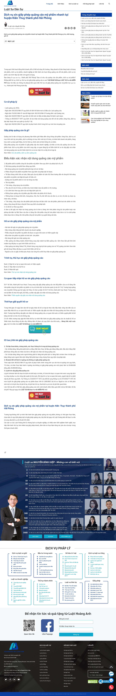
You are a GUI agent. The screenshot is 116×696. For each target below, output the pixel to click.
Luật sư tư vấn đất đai (95, 572)
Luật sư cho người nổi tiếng (96, 561)
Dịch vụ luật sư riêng (96, 553)
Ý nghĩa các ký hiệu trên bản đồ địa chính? (101, 97)
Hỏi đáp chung (67, 683)
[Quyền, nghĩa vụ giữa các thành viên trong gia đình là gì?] (85, 113)
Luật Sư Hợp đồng (44, 667)
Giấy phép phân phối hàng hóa (20, 597)
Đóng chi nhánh (17, 566)
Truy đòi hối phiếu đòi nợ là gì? (89, 71)
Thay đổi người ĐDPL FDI (19, 588)
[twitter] (6, 679)
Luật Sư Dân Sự (13, 9)
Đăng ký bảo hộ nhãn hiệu (71, 556)
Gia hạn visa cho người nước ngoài (95, 667)
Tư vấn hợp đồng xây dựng (46, 570)
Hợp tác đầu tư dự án (44, 572)
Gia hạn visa (42, 584)
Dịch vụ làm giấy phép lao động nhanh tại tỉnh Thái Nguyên (95, 27)
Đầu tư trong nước (45, 553)
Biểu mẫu (66, 686)
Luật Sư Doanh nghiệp (45, 650)
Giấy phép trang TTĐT (96, 590)
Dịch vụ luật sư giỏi (19, 553)
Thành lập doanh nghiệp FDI (19, 583)
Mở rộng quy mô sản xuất (19, 592)
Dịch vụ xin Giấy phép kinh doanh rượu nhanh (94, 21)
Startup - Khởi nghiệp (96, 568)
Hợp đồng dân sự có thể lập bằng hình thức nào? (95, 48)
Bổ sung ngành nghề (18, 594)
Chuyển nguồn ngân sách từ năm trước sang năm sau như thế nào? (101, 104)
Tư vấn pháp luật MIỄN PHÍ (94, 655)
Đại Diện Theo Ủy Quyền (71, 585)
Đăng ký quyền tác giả (70, 566)
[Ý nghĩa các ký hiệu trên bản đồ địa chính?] (85, 98)
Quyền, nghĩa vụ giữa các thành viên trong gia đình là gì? (100, 112)
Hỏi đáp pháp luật (88, 4)
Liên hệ (101, 4)
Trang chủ (49, 4)
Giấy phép (96, 580)
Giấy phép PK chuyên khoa (97, 596)
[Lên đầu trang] (111, 667)
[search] (109, 3)
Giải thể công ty (17, 570)
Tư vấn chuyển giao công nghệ (96, 565)
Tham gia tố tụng (69, 589)
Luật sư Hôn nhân (44, 672)
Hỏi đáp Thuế (67, 672)
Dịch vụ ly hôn (91, 653)
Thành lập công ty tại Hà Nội (94, 661)
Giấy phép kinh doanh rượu (46, 598)
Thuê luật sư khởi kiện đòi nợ (94, 658)
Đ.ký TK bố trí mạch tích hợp (71, 559)
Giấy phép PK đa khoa (95, 594)
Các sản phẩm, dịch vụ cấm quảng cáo (24, 153)
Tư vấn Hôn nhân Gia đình (69, 658)
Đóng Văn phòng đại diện (19, 568)
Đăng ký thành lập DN (18, 558)
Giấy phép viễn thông (95, 586)
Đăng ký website (43, 590)
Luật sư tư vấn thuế (95, 570)
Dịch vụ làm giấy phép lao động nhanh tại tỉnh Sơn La (96, 37)
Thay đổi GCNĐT (17, 586)
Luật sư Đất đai (43, 658)
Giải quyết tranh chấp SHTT (70, 574)
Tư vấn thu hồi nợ (69, 594)
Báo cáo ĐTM (42, 558)
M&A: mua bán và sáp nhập (20, 572)
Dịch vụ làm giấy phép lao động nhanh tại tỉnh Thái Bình (95, 31)
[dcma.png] (93, 682)
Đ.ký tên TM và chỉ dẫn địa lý (71, 563)
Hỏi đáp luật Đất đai (68, 655)
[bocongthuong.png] (104, 681)
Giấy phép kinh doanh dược (95, 599)
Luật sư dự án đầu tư (44, 678)
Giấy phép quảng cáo (95, 588)
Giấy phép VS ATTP (44, 596)
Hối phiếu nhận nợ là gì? (87, 68)
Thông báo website (44, 588)
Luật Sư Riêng (43, 664)
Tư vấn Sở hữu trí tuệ (68, 667)
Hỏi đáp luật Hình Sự (68, 653)
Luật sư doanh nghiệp (19, 579)
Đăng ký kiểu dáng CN (70, 568)
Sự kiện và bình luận (68, 675)
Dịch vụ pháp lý (58, 548)
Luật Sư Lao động (44, 669)
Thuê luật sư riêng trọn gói (97, 558)
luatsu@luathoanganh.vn (11, 666)
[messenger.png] (111, 680)
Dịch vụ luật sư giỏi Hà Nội (94, 650)
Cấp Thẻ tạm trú (43, 586)
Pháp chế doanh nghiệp (96, 556)
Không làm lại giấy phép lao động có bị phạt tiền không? (95, 40)
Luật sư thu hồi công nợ (45, 680)
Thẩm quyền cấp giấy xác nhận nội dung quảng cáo (28, 295)
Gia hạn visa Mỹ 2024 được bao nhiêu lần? (93, 23)
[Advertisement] (40, 57)
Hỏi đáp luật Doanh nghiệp (70, 664)
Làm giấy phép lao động (96, 584)
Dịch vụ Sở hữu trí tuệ (44, 675)
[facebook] (10, 679)
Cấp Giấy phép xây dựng (45, 574)
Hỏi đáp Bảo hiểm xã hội (69, 669)
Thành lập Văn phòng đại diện (19, 563)
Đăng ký (76, 634)
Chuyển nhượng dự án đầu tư (46, 567)
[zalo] (74, 28)
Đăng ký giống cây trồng (71, 572)
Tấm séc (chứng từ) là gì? (88, 74)
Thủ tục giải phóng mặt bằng (45, 561)
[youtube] (71, 28)
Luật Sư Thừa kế (43, 661)
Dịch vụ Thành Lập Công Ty (20, 556)
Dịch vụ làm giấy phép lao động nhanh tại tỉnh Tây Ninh (97, 35)
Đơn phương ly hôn (69, 600)
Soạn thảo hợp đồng (70, 587)
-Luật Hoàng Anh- (45, 694)
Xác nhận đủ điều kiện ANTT (44, 593)
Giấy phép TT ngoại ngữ (96, 592)
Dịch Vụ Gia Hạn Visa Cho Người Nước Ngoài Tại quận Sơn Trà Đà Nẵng (96, 56)
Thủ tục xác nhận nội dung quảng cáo (24, 272)
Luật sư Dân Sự (71, 582)
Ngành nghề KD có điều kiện (19, 600)
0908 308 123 (8, 664)
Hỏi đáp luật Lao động (69, 661)
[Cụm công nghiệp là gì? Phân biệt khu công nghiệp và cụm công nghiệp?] (85, 120)
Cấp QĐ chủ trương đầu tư (45, 556)
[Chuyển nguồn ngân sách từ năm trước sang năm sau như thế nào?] (85, 106)
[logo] (19, 648)
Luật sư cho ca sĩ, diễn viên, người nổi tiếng (93, 18)
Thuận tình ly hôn (69, 598)
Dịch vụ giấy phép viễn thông (94, 664)
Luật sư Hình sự (43, 655)
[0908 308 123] (111, 687)
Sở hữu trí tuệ (70, 553)
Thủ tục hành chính (45, 580)
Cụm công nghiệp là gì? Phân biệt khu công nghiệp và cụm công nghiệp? (101, 120)
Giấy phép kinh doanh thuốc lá (44, 600)
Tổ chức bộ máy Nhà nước (70, 678)
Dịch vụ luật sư (73, 4)
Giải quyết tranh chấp (70, 592)
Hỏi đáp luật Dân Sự (68, 650)
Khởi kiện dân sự (94, 574)
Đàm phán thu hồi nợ (70, 596)
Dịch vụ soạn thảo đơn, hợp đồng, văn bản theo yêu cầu (96, 45)
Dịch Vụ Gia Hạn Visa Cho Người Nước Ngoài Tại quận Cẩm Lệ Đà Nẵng (96, 52)
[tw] (69, 28)
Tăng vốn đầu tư (17, 590)
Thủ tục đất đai (43, 564)
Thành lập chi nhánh (18, 560)
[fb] (66, 28)
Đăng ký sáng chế (69, 570)
